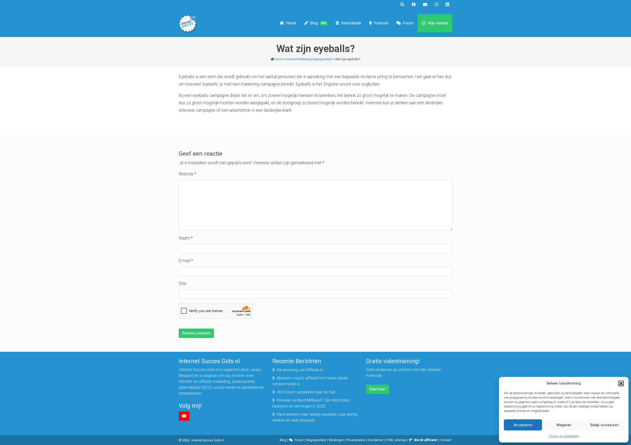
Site (182, 283)
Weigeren (563, 425)
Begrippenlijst (316, 440)
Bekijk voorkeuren (604, 425)
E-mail (186, 260)
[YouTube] (184, 416)
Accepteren (523, 425)
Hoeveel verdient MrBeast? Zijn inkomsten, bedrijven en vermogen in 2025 (311, 403)
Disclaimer (375, 440)
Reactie (187, 173)
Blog (318, 23)
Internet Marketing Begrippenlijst (309, 59)
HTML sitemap (396, 440)
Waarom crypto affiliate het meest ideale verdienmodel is (310, 381)
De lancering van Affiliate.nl (300, 370)
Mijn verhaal (438, 23)
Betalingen (336, 440)
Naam (186, 238)
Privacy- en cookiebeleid (564, 436)
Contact (445, 440)
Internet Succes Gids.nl (208, 440)
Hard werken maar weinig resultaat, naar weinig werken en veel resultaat (315, 417)
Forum (408, 23)
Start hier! (377, 389)
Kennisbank (351, 23)
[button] (621, 383)
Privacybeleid (356, 440)
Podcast (381, 23)
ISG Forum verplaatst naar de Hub (306, 392)
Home (291, 23)
